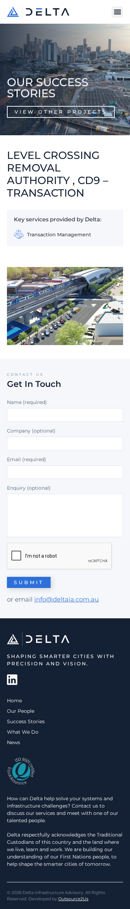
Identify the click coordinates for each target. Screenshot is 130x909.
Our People (20, 711)
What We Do (22, 732)
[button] (117, 12)
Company (19, 430)
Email (26, 459)
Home (14, 700)
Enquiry (16, 488)
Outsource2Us (73, 898)
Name (27, 402)
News (13, 742)
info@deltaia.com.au (66, 599)
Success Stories (26, 721)
